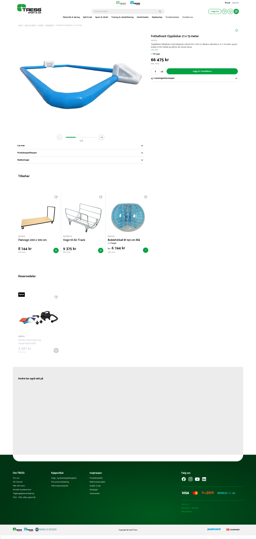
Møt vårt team (19, 485)
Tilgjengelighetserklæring (23, 493)
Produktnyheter (172, 17)
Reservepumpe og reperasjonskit (29, 341)
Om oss (16, 478)
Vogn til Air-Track (74, 240)
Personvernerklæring (60, 482)
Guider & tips (95, 485)
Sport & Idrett (101, 17)
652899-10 (67, 236)
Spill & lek (87, 17)
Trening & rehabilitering (122, 17)
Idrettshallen (143, 17)
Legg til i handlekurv (202, 71)
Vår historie (18, 482)
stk (162, 72)
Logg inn (215, 11)
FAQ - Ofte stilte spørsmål (24, 497)
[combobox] (126, 11)
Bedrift (235, 3)
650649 (21, 236)
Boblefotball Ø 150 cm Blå (124, 240)
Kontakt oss (187, 17)
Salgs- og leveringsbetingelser (64, 478)
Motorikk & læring (71, 17)
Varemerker (95, 493)
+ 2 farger (112, 243)
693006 (111, 236)
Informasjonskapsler (59, 485)
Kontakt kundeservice (22, 489)
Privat (227, 3)
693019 (21, 336)
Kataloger (94, 489)
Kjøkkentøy (157, 17)
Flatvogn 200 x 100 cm (32, 240)
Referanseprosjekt (97, 482)
